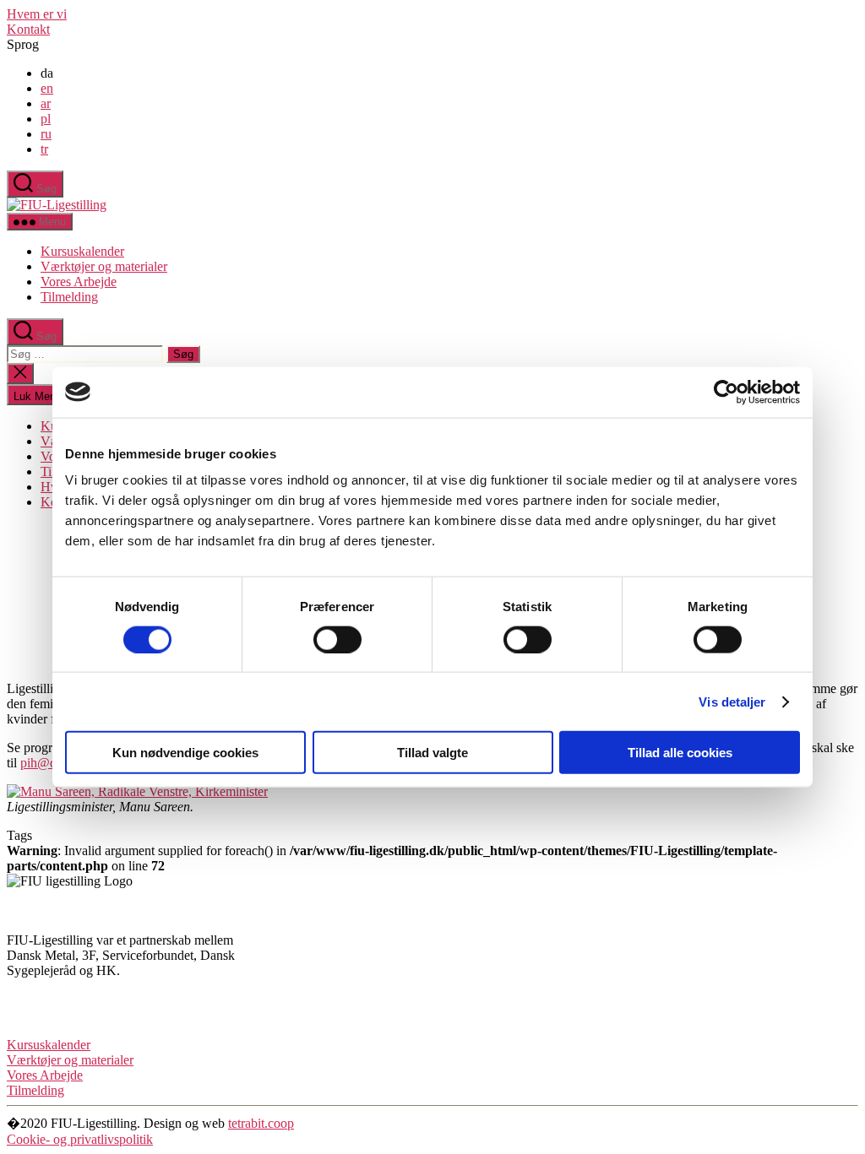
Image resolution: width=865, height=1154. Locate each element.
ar (46, 103)
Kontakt (28, 29)
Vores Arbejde (79, 281)
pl (46, 118)
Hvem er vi (37, 14)
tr (44, 149)
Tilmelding (69, 297)
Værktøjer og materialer (104, 266)
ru (46, 134)
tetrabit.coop (261, 1123)
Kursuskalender (82, 251)
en (47, 88)
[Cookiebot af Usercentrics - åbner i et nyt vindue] (726, 391)
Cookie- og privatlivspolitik (80, 1139)
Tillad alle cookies (680, 752)
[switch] (337, 639)
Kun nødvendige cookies (185, 752)
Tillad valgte (432, 752)
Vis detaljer (732, 701)
